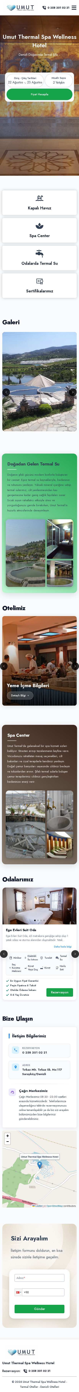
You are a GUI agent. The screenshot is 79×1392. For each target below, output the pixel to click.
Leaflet (38, 1205)
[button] (39, 1165)
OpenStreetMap (54, 1205)
